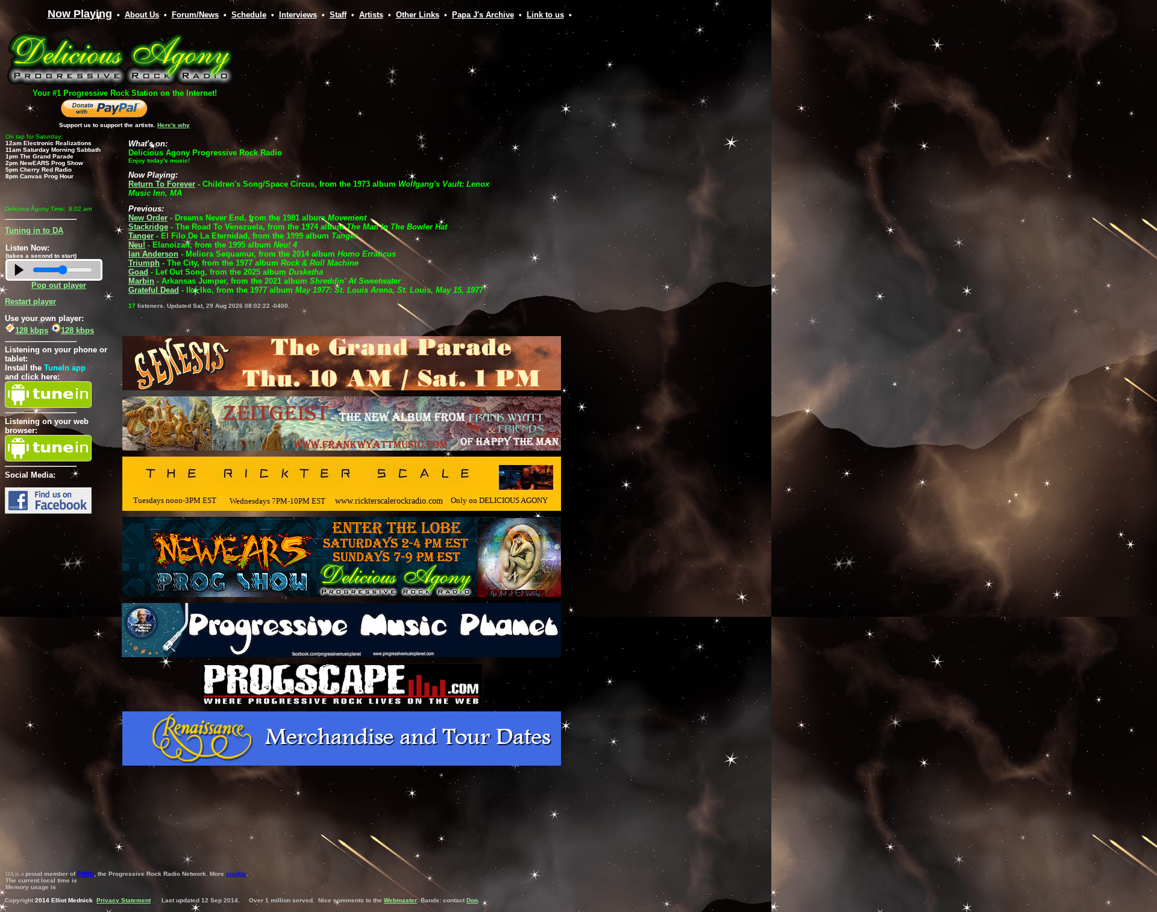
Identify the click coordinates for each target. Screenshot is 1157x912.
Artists (371, 14)
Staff (338, 14)
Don (472, 900)
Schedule (248, 14)
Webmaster (400, 900)
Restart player (30, 301)
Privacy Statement (123, 900)
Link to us (545, 14)
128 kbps (31, 330)
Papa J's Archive (483, 14)
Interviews (298, 14)
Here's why (173, 125)
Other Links (417, 14)
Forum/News (195, 14)
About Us (142, 14)
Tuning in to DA (34, 230)
